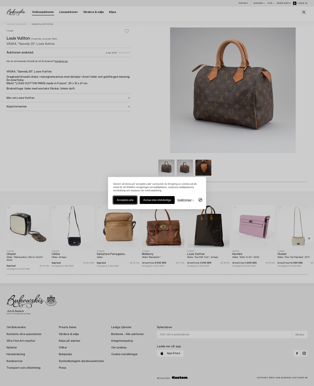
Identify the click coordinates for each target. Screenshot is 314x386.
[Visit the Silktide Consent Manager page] (200, 200)
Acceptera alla (125, 200)
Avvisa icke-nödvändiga (157, 200)
